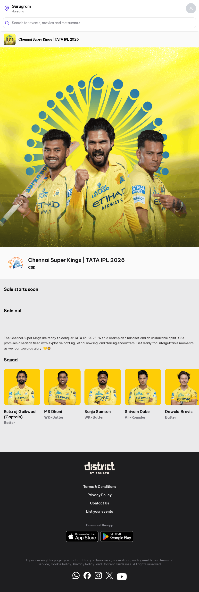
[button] (191, 8)
